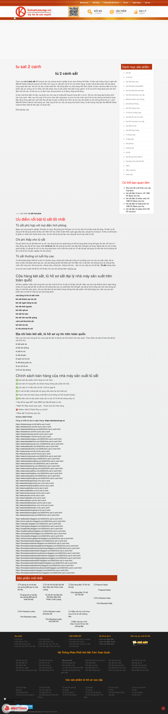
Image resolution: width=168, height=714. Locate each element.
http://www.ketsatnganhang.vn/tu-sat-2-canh (33, 480)
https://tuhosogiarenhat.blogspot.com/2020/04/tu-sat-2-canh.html (41, 533)
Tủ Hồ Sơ (129, 77)
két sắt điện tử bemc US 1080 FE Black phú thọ (138, 194)
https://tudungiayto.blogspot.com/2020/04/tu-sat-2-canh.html (39, 526)
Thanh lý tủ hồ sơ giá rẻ (25, 694)
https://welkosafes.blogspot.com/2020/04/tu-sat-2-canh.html (39, 518)
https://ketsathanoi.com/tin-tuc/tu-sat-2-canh (33, 431)
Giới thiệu (96, 2)
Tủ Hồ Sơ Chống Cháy (133, 113)
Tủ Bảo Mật (130, 139)
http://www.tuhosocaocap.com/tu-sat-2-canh (33, 493)
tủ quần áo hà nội (22, 358)
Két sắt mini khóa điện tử (134, 157)
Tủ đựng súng (130, 135)
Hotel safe (129, 174)
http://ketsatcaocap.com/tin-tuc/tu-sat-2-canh (33, 453)
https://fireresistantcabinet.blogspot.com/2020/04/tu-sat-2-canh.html (42, 570)
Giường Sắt (130, 148)
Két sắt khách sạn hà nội (95, 660)
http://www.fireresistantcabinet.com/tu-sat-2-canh (35, 485)
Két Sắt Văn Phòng (132, 104)
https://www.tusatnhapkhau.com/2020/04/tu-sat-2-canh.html (39, 473)
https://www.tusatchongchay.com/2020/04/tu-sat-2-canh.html (39, 468)
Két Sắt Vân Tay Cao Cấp (134, 117)
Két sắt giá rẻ (137, 662)
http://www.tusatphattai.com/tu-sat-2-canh (32, 488)
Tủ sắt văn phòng (69, 687)
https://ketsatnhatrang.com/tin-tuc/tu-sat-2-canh (34, 434)
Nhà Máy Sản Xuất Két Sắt (135, 161)
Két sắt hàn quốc (115, 662)
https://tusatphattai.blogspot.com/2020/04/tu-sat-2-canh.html (39, 528)
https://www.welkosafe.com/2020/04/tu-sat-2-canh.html (37, 446)
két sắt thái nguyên (24, 306)
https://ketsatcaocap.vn (55, 420)
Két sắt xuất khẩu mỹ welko (135, 90)
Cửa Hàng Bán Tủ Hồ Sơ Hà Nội (79, 593)
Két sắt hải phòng (46, 660)
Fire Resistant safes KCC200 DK (54, 620)
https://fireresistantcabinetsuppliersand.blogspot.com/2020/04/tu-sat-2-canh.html (47, 545)
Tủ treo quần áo (45, 690)
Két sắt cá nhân (91, 665)
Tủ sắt (134, 690)
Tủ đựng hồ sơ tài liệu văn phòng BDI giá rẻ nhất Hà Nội (28, 597)
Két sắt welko (90, 662)
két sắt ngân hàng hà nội (26, 303)
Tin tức (125, 2)
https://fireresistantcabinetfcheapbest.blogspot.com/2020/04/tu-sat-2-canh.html (46, 563)
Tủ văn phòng (137, 692)
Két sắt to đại (21, 665)
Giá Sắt (111, 694)
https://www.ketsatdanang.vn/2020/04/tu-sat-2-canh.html (38, 458)
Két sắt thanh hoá (139, 660)
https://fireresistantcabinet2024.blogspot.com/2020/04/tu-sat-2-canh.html (44, 550)
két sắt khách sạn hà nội (26, 299)
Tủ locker (89, 690)
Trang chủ (84, 2)
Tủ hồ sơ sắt (113, 687)
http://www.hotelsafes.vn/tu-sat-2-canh (31, 498)
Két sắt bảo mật (68, 665)
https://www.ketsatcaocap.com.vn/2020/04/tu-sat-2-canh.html (39, 444)
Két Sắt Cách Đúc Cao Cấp (25, 646)
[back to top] (163, 708)
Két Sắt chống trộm (92, 670)
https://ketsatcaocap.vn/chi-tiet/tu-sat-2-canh (33, 424)
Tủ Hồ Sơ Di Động (69, 694)
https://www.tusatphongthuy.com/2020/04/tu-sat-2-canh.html (39, 478)
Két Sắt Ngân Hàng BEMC (135, 86)
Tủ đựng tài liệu (22, 692)
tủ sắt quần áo (21, 344)
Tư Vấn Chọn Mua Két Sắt (72, 667)
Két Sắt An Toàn (131, 126)
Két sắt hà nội (44, 662)
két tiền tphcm (22, 310)
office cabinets (131, 170)
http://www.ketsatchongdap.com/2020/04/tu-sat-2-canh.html (39, 512)
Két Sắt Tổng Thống (132, 130)
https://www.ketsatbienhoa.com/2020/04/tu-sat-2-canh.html (38, 441)
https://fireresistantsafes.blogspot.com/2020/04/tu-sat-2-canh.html (41, 541)
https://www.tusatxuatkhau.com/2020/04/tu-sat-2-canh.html (38, 471)
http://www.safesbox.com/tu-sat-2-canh (31, 500)
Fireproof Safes (104, 590)
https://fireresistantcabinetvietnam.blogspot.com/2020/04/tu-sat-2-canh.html (45, 572)
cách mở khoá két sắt (25, 321)
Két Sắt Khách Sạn (132, 82)
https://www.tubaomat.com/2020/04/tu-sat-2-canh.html (37, 463)
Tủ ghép (65, 690)
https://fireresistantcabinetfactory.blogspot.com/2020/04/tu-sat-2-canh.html (45, 565)
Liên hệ (147, 2)
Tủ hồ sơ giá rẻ (68, 692)
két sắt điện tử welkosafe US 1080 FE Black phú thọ (137, 204)
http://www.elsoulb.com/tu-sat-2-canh (30, 495)
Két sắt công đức (45, 667)
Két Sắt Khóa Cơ (91, 667)
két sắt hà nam (22, 314)
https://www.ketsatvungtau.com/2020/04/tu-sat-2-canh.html (38, 439)
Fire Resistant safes (28, 616)
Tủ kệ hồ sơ (136, 694)
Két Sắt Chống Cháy (133, 108)
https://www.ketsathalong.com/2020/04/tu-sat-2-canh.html (38, 429)
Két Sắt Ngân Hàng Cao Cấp (50, 646)
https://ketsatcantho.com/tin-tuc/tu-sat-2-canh (33, 426)
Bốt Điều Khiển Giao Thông (135, 99)
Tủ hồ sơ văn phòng (93, 692)
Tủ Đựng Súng (45, 639)
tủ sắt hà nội (20, 351)
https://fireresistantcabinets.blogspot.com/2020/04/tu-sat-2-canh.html (42, 543)
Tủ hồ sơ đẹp (21, 687)
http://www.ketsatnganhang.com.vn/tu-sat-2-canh (35, 483)
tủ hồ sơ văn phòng (23, 370)
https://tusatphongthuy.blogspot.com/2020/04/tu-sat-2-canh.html (41, 531)
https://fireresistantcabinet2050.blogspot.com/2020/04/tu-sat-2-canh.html (44, 560)
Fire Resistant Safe (104, 603)
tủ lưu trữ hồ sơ (22, 366)
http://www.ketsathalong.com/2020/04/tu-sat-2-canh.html (38, 466)
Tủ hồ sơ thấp (44, 687)
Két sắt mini (130, 143)
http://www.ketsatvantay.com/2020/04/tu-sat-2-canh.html (37, 515)
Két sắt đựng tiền (69, 662)
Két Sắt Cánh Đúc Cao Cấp (135, 121)
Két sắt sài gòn (22, 660)
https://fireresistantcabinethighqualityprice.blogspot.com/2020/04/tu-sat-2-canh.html (48, 558)
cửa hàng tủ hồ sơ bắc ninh (27, 295)
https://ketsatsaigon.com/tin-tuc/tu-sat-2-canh (33, 436)
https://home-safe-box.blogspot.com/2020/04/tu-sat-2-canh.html (40, 521)
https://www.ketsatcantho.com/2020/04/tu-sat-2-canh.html (38, 448)
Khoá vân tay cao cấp (117, 670)
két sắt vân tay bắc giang (26, 317)
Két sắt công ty (45, 665)
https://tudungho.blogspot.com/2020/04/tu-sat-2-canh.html (38, 523)
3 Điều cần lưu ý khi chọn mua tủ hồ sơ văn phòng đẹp (79, 623)
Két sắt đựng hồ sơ (46, 670)
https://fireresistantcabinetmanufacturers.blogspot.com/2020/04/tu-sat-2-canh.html (48, 553)
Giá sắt (19, 690)
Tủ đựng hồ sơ (44, 692)
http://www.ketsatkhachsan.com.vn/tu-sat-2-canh (34, 505)
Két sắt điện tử (21, 662)
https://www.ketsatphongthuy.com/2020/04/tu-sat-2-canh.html (39, 461)
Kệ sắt (128, 152)
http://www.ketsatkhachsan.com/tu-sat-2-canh (33, 502)
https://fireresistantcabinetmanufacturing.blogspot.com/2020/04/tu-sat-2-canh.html (48, 548)
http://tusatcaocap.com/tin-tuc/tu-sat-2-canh (33, 451)
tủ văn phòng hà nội (24, 328)
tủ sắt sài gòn (21, 355)
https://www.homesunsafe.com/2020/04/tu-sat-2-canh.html (38, 456)
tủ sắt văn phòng (22, 347)
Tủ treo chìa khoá (138, 687)
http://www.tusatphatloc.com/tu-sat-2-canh (32, 490)
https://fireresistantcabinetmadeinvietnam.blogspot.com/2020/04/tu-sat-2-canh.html (48, 555)
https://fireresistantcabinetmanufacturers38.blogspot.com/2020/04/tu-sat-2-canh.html (49, 568)
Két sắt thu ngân (22, 667)
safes (128, 166)
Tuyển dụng (137, 2)
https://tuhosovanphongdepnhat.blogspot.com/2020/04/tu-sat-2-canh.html (44, 538)
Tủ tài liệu (89, 687)
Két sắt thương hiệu (116, 665)
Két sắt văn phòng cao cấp (26, 670)
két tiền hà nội (22, 325)
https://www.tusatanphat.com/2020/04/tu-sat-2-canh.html (38, 475)
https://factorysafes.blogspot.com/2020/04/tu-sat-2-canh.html (39, 536)
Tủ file (111, 690)
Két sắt (128, 73)
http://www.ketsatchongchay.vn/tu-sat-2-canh (33, 510)
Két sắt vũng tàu (115, 660)
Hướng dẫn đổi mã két (111, 2)
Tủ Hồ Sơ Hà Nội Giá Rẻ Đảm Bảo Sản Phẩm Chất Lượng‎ (53, 597)
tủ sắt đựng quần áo (23, 362)
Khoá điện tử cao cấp (140, 670)
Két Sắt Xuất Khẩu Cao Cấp (135, 95)
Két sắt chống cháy (139, 665)
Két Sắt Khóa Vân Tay (117, 667)
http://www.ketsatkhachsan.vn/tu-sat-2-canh (33, 507)
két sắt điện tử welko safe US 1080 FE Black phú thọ (137, 199)
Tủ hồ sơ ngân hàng (116, 692)
